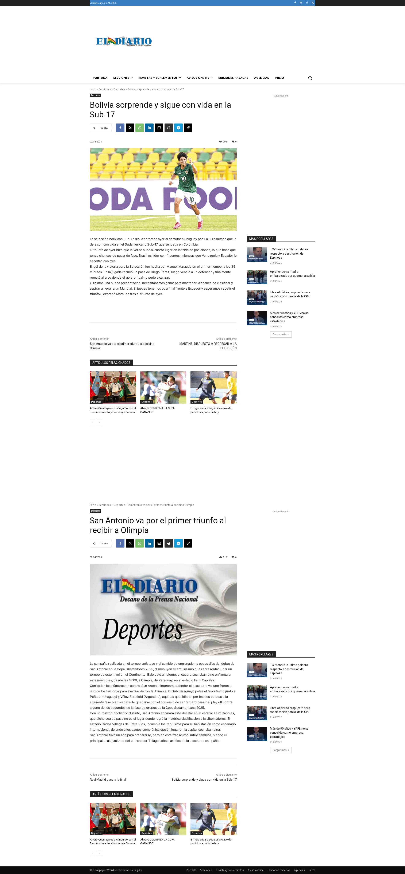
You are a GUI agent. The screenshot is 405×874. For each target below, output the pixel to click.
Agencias (299, 870)
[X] (312, 3)
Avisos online (256, 870)
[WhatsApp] (139, 128)
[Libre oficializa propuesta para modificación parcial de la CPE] (257, 297)
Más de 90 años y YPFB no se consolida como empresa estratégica (289, 317)
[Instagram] (301, 3)
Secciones (105, 89)
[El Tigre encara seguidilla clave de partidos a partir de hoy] (213, 387)
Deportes (119, 89)
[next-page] (99, 422)
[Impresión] (169, 128)
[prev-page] (92, 422)
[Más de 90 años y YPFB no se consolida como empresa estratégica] (257, 318)
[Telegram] (178, 128)
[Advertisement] (236, 41)
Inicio (93, 89)
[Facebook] (295, 3)
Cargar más (279, 334)
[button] (310, 78)
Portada (191, 870)
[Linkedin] (149, 128)
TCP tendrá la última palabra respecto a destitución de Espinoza (289, 253)
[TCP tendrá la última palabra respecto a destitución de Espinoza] (257, 254)
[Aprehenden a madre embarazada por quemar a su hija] (257, 277)
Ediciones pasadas (279, 870)
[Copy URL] (188, 128)
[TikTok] (306, 3)
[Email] (159, 128)
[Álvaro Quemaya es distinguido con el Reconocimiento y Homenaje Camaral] (113, 387)
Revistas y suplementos (230, 870)
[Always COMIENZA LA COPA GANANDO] (163, 387)
